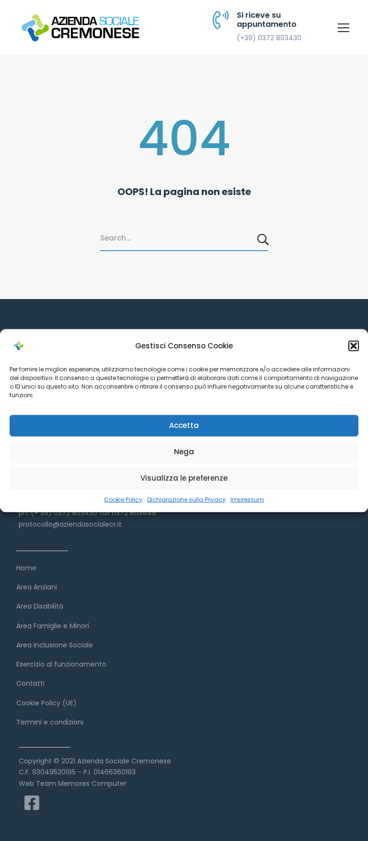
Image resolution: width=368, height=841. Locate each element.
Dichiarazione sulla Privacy (186, 499)
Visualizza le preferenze (184, 478)
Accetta (184, 425)
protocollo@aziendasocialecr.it (70, 524)
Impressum (247, 499)
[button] (353, 345)
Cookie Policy (123, 499)
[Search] (263, 239)
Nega (184, 452)
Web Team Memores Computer (72, 783)
